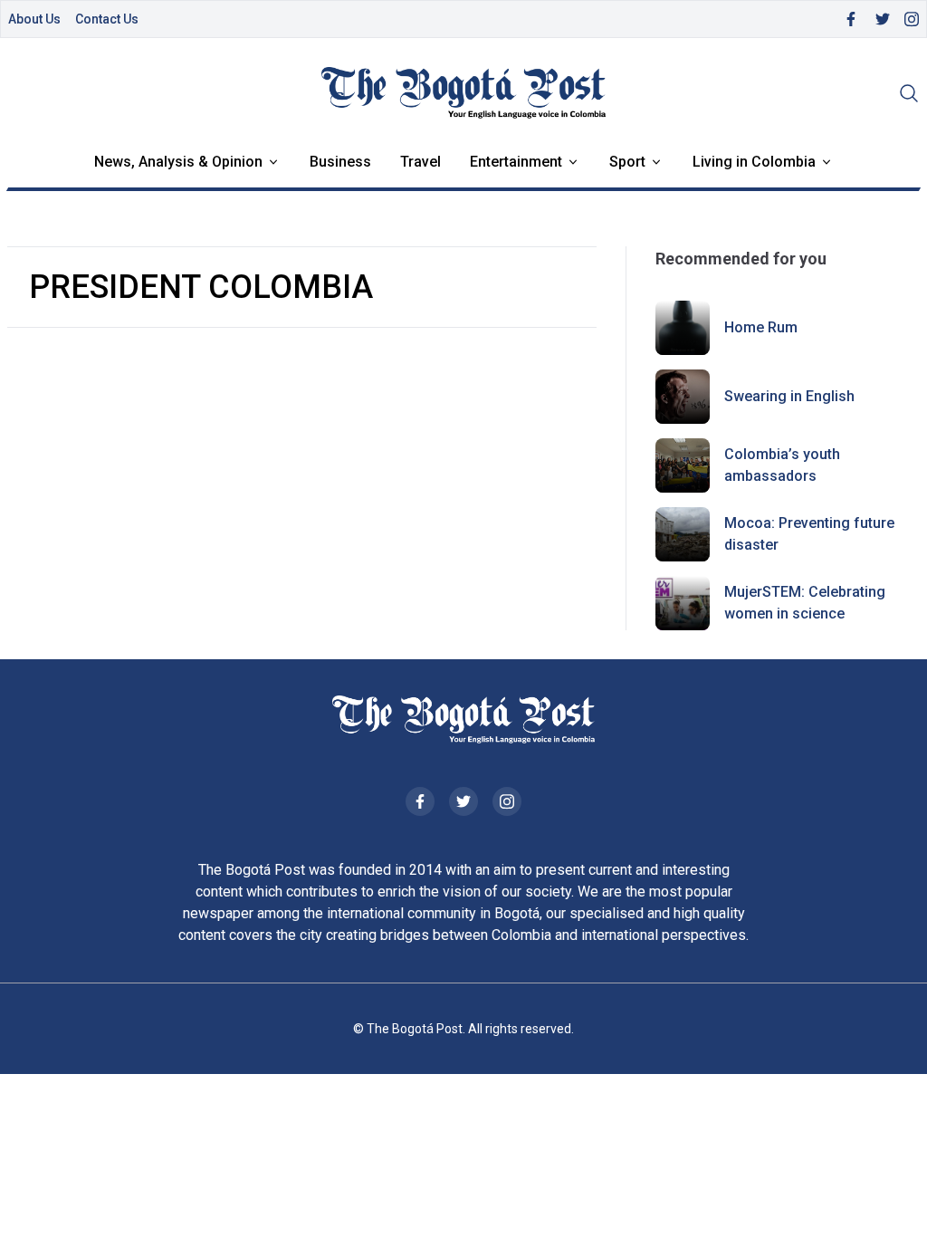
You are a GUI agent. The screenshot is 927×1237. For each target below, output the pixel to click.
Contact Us (107, 19)
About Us (34, 19)
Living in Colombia (754, 161)
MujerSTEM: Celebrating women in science (804, 602)
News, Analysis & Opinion (178, 161)
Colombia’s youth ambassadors (782, 465)
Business (340, 161)
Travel (420, 161)
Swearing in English (789, 396)
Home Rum (761, 327)
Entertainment (516, 161)
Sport (627, 161)
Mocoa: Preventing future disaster (809, 533)
